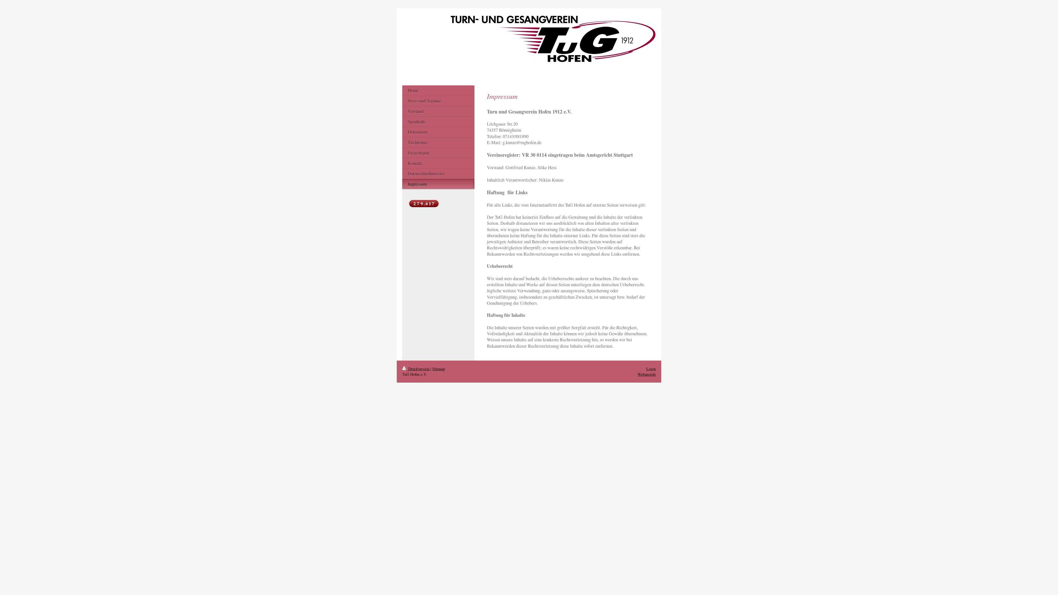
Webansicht (647, 374)
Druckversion (418, 368)
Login (651, 368)
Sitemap (438, 368)
